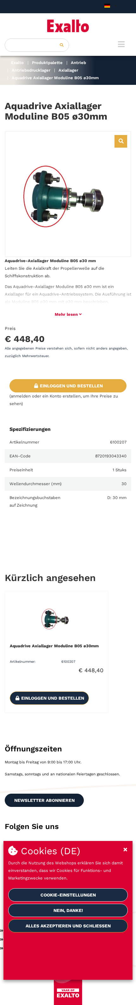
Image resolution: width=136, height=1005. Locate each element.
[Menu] (121, 44)
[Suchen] (62, 45)
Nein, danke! (68, 910)
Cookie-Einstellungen (68, 894)
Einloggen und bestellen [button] (71, 385)
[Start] (68, 25)
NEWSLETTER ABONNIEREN (44, 800)
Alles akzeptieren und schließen (68, 925)
